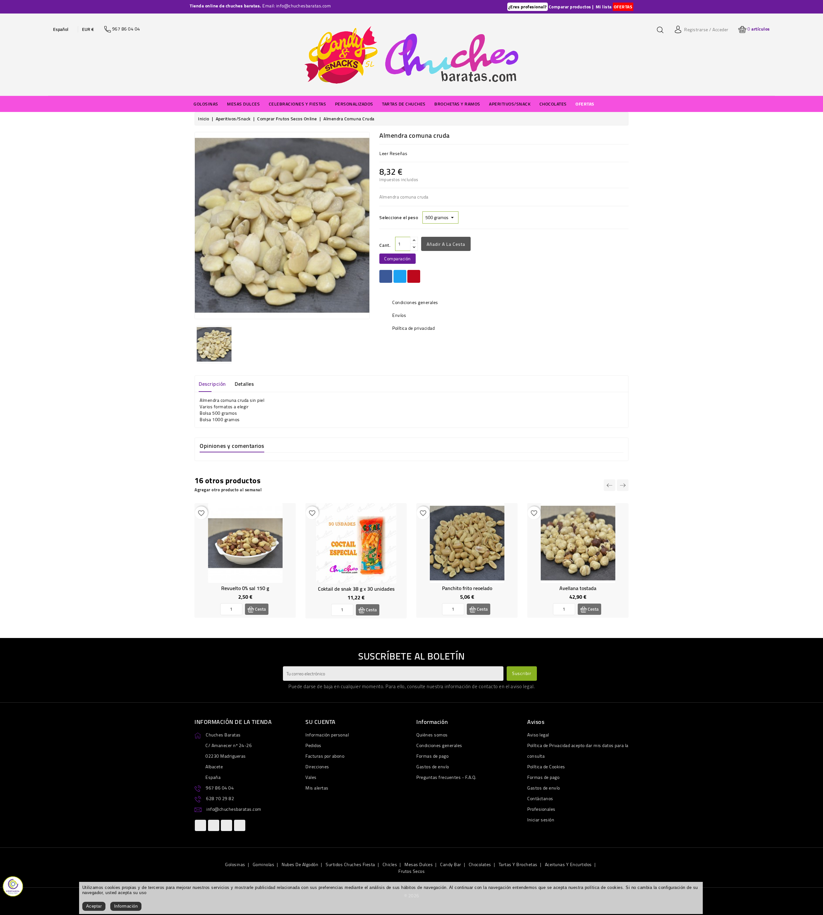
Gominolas (264, 864)
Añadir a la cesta (446, 244)
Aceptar (94, 906)
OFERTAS (623, 7)
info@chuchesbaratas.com (233, 809)
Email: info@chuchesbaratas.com (296, 6)
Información (126, 906)
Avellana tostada (577, 588)
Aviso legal (538, 735)
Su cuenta (320, 721)
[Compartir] (385, 276)
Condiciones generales (439, 745)
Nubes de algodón (300, 864)
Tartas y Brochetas (518, 864)
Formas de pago (432, 756)
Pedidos (313, 745)
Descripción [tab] (212, 384)
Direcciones (317, 766)
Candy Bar (450, 864)
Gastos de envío (432, 766)
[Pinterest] (413, 276)
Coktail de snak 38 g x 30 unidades (356, 589)
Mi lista (604, 7)
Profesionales (541, 809)
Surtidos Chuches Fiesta (350, 864)
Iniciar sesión (540, 820)
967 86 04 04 (220, 788)
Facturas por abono (324, 756)
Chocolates (480, 864)
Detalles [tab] (244, 384)
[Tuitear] (399, 276)
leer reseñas (393, 153)
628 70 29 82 (220, 798)
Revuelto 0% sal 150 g (245, 588)
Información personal (327, 735)
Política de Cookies (546, 766)
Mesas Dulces (418, 864)
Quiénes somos (432, 735)
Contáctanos (540, 798)
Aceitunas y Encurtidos (568, 864)
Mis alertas (317, 788)
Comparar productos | (571, 7)
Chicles (390, 864)
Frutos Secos (411, 871)
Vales (311, 777)
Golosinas (235, 864)
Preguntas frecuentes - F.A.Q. (446, 777)
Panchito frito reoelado (467, 588)
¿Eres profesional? (527, 7)
